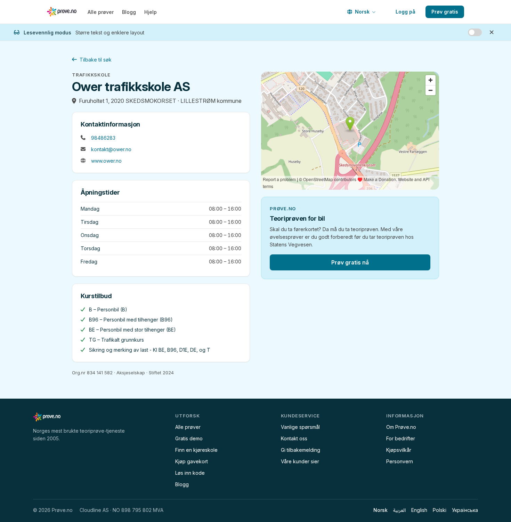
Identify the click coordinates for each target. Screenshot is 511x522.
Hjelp (150, 12)
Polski (439, 510)
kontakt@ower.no (111, 149)
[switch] (475, 32)
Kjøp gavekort (191, 461)
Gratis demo (189, 438)
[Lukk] (491, 32)
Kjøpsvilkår (398, 450)
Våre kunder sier (300, 461)
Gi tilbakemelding (300, 450)
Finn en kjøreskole (196, 450)
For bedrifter (400, 438)
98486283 (103, 138)
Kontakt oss (294, 438)
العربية (399, 510)
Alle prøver (101, 12)
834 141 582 (100, 372)
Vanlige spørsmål (300, 427)
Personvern (399, 461)
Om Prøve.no (401, 427)
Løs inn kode (190, 473)
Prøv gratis (444, 12)
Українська (465, 510)
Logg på (405, 12)
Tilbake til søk (96, 60)
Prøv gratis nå (350, 262)
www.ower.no (106, 161)
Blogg (129, 12)
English (419, 510)
